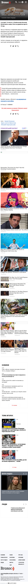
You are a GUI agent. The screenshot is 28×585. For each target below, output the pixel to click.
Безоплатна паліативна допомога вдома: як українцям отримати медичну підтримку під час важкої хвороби (13, 399)
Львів (11, 555)
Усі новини (14, 405)
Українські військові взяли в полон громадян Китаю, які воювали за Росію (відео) (13, 492)
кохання (12, 121)
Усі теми (14, 467)
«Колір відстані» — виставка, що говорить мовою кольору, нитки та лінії (14, 392)
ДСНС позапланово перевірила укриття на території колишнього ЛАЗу (12, 387)
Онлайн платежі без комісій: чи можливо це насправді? (12, 381)
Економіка (13, 560)
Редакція (13, 17)
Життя (11, 562)
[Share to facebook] (11, 46)
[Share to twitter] (13, 46)
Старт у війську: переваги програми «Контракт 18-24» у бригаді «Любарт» (13, 370)
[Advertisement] (14, 62)
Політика (12, 557)
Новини (3, 555)
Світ (11, 565)
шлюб (7, 121)
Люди (2, 562)
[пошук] (16, 2)
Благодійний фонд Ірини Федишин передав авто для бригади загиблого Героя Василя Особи (14, 430)
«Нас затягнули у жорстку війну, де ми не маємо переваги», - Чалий (14, 460)
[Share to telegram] (15, 46)
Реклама (20, 557)
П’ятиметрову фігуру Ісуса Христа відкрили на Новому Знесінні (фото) (13, 375)
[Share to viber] (18, 46)
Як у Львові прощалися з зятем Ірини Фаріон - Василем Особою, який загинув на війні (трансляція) (14, 445)
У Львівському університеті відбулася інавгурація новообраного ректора (18, 509)
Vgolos (5, 2)
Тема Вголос (4, 557)
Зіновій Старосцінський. (9, 124)
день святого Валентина (9, 123)
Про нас (20, 555)
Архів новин (21, 560)
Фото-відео (4, 560)
